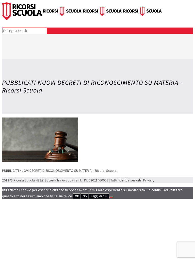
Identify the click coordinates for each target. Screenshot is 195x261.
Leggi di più (99, 196)
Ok (77, 196)
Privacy (148, 180)
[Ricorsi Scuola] (82, 18)
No (85, 196)
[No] (111, 197)
